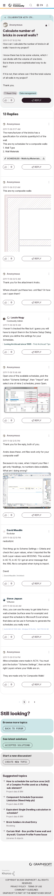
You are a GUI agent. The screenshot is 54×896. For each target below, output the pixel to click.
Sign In (48, 5)
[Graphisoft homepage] (40, 865)
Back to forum (14, 728)
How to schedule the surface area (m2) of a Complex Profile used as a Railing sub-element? (28, 784)
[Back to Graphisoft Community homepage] (17, 5)
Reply (37, 100)
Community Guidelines (26, 890)
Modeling (10, 826)
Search (31, 5)
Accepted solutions (17, 745)
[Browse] (5, 5)
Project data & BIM (14, 791)
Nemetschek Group (41, 893)
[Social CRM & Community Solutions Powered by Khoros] (8, 873)
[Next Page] (34, 702)
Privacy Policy (18, 886)
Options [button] (49, 17)
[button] (5, 100)
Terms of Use (35, 886)
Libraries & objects (14, 838)
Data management (28, 93)
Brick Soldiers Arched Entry (21, 822)
